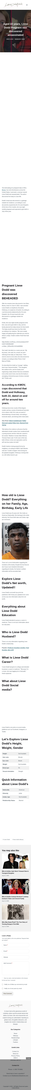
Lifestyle (15, 1040)
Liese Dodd (6, 839)
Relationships (15, 1038)
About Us (15, 1053)
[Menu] (27, 5)
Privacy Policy (15, 1055)
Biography (18, 39)
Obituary (15, 1035)
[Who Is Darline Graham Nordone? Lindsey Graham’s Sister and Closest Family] (15, 886)
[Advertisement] (15, 120)
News (23, 39)
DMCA (16, 1058)
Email (5, 951)
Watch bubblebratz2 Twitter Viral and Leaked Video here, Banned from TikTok (15, 423)
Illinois (4, 190)
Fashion (15, 1042)
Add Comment (8, 963)
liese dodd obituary (18, 839)
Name (6, 945)
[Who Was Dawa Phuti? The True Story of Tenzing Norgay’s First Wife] (15, 912)
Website (6, 957)
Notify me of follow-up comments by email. (15, 984)
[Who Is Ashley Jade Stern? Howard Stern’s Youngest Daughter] (15, 861)
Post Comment (8, 993)
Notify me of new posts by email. (13, 988)
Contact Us (15, 1051)
